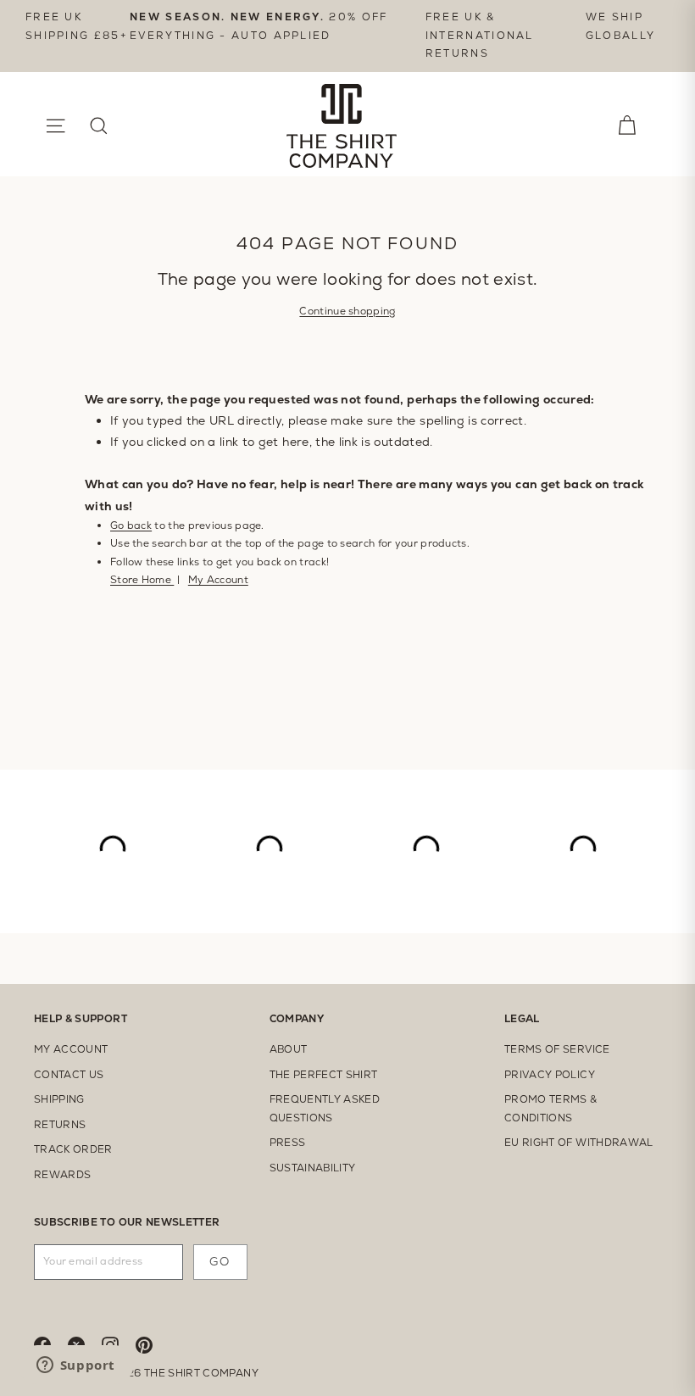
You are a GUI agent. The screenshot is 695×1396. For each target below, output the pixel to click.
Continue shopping (347, 311)
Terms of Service (557, 1049)
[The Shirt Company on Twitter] (85, 1344)
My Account (218, 580)
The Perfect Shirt (324, 1075)
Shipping (59, 1099)
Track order (73, 1149)
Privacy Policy (549, 1075)
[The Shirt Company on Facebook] (51, 1344)
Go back (131, 525)
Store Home (142, 580)
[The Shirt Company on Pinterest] (153, 1344)
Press (288, 1142)
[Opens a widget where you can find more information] (75, 1366)
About (289, 1049)
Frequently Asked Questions (325, 1109)
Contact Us (69, 1075)
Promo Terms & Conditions (551, 1109)
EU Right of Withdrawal (578, 1142)
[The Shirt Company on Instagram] (119, 1344)
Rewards (62, 1175)
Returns (60, 1125)
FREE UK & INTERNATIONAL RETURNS (479, 35)
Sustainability (313, 1168)
